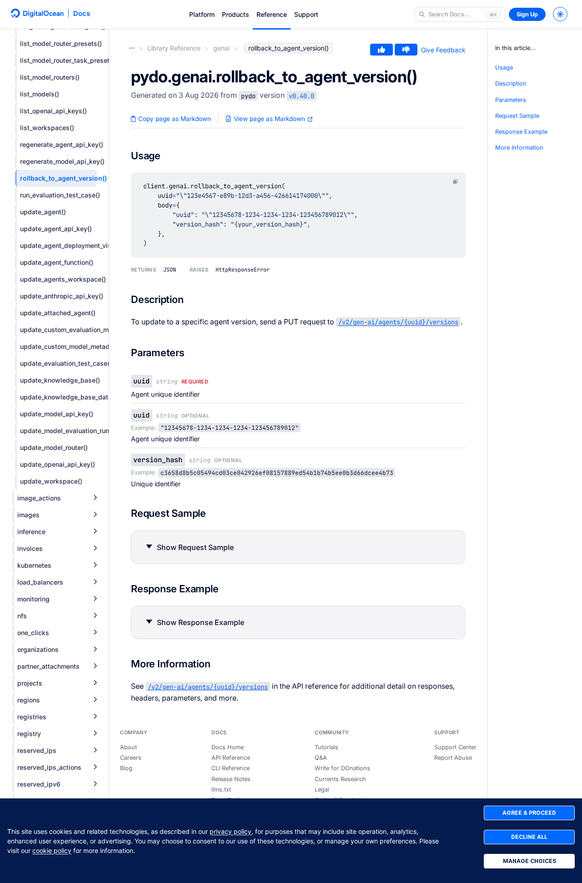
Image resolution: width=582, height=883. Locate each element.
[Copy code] (455, 181)
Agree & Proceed (529, 812)
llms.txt (221, 789)
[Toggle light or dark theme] (560, 14)
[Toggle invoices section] (95, 548)
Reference (271, 14)
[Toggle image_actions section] (95, 498)
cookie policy (51, 850)
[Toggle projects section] (95, 683)
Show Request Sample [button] (195, 547)
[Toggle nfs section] (95, 615)
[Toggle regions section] (95, 699)
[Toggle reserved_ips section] (95, 750)
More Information (519, 147)
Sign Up (527, 14)
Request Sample (517, 115)
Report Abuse (453, 757)
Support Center (455, 747)
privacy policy (230, 831)
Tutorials (326, 747)
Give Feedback (443, 50)
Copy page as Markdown (173, 118)
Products (235, 14)
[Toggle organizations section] (95, 649)
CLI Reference (230, 768)
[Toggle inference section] (95, 531)
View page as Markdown (269, 118)
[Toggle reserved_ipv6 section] (95, 784)
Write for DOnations (342, 768)
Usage (504, 67)
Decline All (529, 836)
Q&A (321, 757)
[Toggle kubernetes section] (95, 565)
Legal (322, 789)
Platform (202, 14)
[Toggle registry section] (95, 733)
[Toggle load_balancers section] (95, 582)
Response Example (521, 131)
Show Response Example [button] (200, 622)
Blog (126, 768)
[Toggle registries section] (95, 716)
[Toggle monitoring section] (95, 598)
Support (306, 14)
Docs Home (227, 747)
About (128, 747)
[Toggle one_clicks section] (95, 632)
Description (511, 83)
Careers (130, 757)
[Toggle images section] (95, 514)
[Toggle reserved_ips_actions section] (95, 767)
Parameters (510, 99)
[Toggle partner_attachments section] (95, 666)
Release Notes (231, 779)
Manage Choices (529, 861)
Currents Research (340, 779)
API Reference (230, 757)
